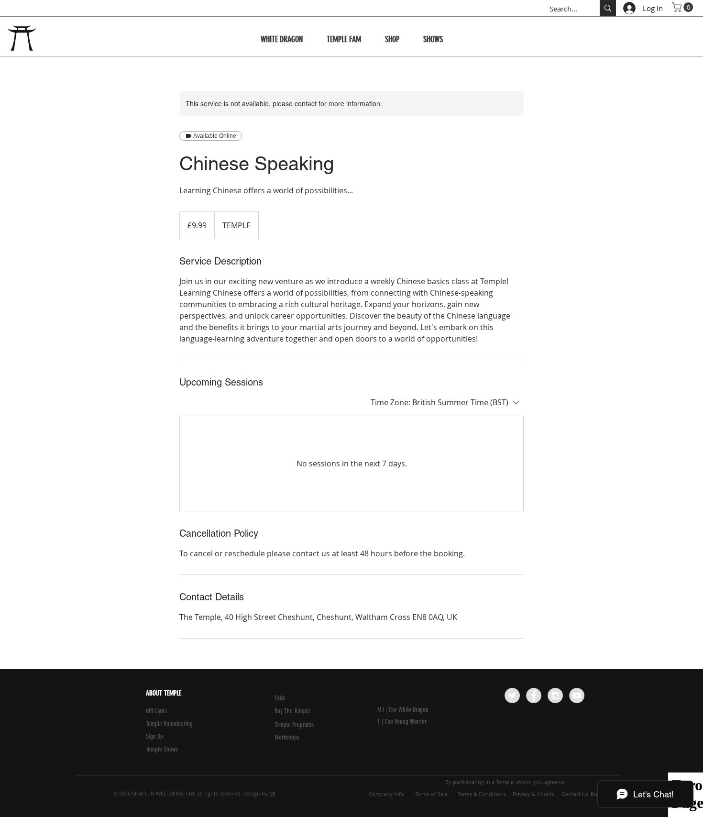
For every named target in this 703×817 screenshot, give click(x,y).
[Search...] (608, 8)
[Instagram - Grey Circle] (555, 695)
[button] (683, 7)
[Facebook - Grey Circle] (533, 695)
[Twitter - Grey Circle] (512, 695)
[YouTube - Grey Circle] (576, 695)
